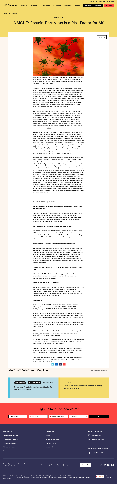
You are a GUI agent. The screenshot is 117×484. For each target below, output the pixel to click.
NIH (57, 168)
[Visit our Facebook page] (101, 465)
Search (92, 1)
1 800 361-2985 (97, 453)
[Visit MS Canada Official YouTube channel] (112, 465)
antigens (49, 188)
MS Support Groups (9, 447)
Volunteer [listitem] (98, 5)
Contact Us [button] (85, 465)
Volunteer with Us (51, 443)
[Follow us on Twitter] (105, 465)
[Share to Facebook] (60, 364)
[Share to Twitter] (52, 364)
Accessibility (101, 1)
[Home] (10, 5)
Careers (5, 451)
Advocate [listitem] (88, 5)
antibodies (49, 94)
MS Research (13, 13)
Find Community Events (10, 439)
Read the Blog (50, 447)
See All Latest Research (99, 370)
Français (111, 1)
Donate (48, 435)
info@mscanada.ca (97, 435)
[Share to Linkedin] (56, 364)
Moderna (56, 170)
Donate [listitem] (110, 5)
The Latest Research (9, 443)
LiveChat (108, 477)
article (49, 128)
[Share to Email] (64, 364)
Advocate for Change (52, 439)
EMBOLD (74, 182)
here (43, 186)
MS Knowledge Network (10, 435)
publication (44, 111)
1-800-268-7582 (97, 439)
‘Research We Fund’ (73, 260)
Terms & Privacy (7, 478)
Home (5, 13)
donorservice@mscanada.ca (99, 448)
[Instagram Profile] (108, 465)
